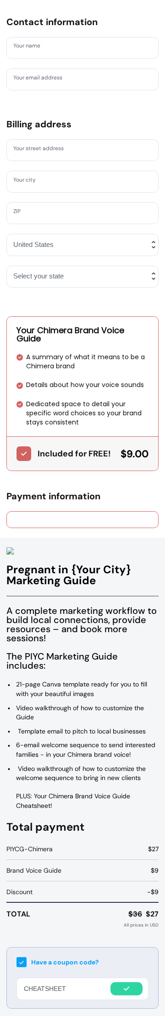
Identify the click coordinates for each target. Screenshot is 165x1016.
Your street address (44, 150)
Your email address (43, 79)
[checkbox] (23, 453)
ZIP (19, 213)
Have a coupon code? (65, 962)
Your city (27, 181)
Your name (30, 47)
